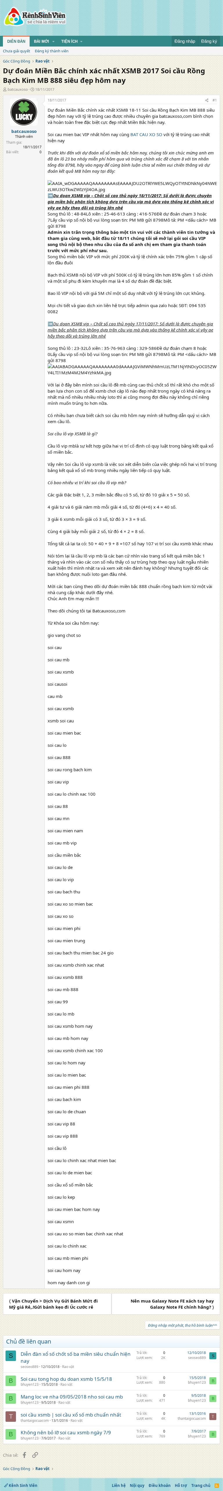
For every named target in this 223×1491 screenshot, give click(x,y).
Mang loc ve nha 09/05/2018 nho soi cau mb (72, 1396)
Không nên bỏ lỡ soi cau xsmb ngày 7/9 (66, 1432)
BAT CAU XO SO (146, 134)
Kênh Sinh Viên (22, 1485)
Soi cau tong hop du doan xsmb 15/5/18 (66, 1379)
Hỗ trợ (181, 1485)
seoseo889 (29, 1366)
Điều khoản (160, 1485)
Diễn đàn (16, 41)
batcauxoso (18, 89)
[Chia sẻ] (207, 100)
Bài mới (41, 41)
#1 (215, 100)
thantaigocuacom (35, 1420)
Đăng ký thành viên (52, 51)
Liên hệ (119, 1485)
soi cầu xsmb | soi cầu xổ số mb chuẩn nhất (71, 1414)
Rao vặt (68, 1366)
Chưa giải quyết (16, 51)
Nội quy (137, 1485)
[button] (53, 42)
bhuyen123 (30, 1384)
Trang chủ (201, 1485)
